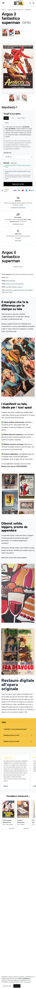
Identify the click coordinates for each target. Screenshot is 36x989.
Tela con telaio (21, 118)
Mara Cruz (5, 292)
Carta (6, 118)
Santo (10, 292)
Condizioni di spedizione (18, 207)
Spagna (20, 287)
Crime (13, 284)
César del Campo (18, 290)
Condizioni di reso (18, 224)
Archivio (4, 9)
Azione (8, 284)
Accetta (17, 986)
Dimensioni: (8, 153)
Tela (12, 118)
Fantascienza (19, 284)
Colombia (8, 287)
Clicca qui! (18, 240)
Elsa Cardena (29, 290)
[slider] (18, 395)
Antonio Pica (9, 290)
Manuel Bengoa (10, 280)
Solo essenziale (7, 986)
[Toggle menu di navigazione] (3, 3)
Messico (14, 287)
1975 (7, 277)
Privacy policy (27, 982)
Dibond (7, 123)
